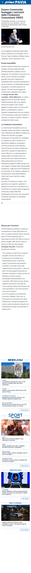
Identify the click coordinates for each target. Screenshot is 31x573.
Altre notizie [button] (24, 410)
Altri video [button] (25, 498)
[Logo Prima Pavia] (15, 2)
